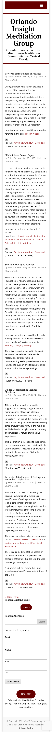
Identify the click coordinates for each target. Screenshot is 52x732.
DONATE (26, 694)
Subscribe (13, 681)
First (7, 661)
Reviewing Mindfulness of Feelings (23, 73)
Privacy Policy (26, 728)
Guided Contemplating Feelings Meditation (21, 391)
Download (40, 142)
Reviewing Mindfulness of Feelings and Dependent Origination (25, 478)
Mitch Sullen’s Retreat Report (20, 155)
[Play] (6, 139)
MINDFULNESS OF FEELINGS (27, 539)
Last (7, 672)
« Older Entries (12, 597)
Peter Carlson (14, 76)
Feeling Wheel (32, 133)
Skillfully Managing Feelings (19, 264)
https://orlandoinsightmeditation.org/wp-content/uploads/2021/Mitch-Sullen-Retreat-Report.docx (25, 239)
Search (26, 607)
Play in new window (23, 142)
